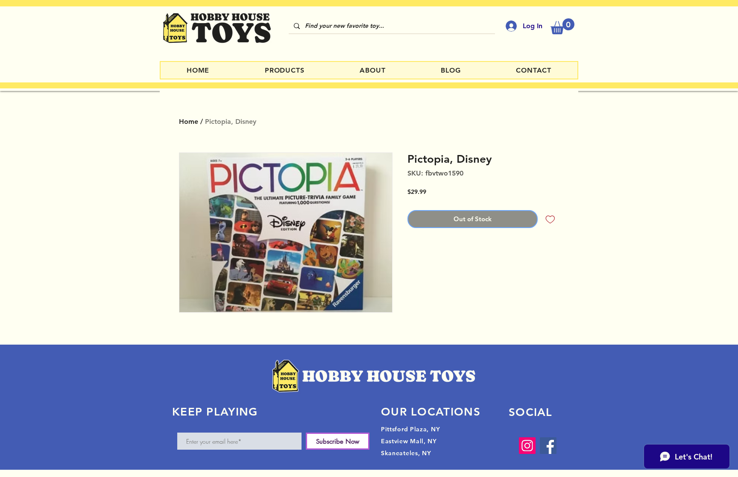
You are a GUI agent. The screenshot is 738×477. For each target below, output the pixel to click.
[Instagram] (527, 445)
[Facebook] (548, 445)
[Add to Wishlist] (550, 219)
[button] (562, 26)
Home (188, 121)
